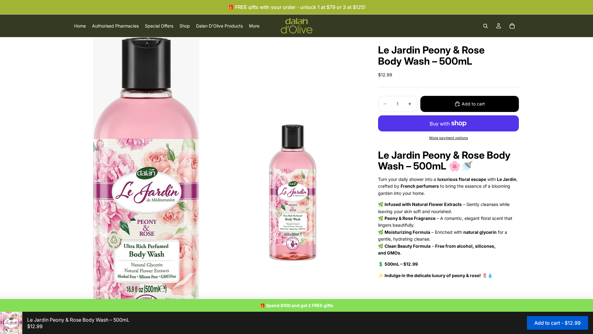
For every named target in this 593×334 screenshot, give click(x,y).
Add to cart (473, 103)
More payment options (448, 138)
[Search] (485, 26)
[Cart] (512, 26)
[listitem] (254, 26)
